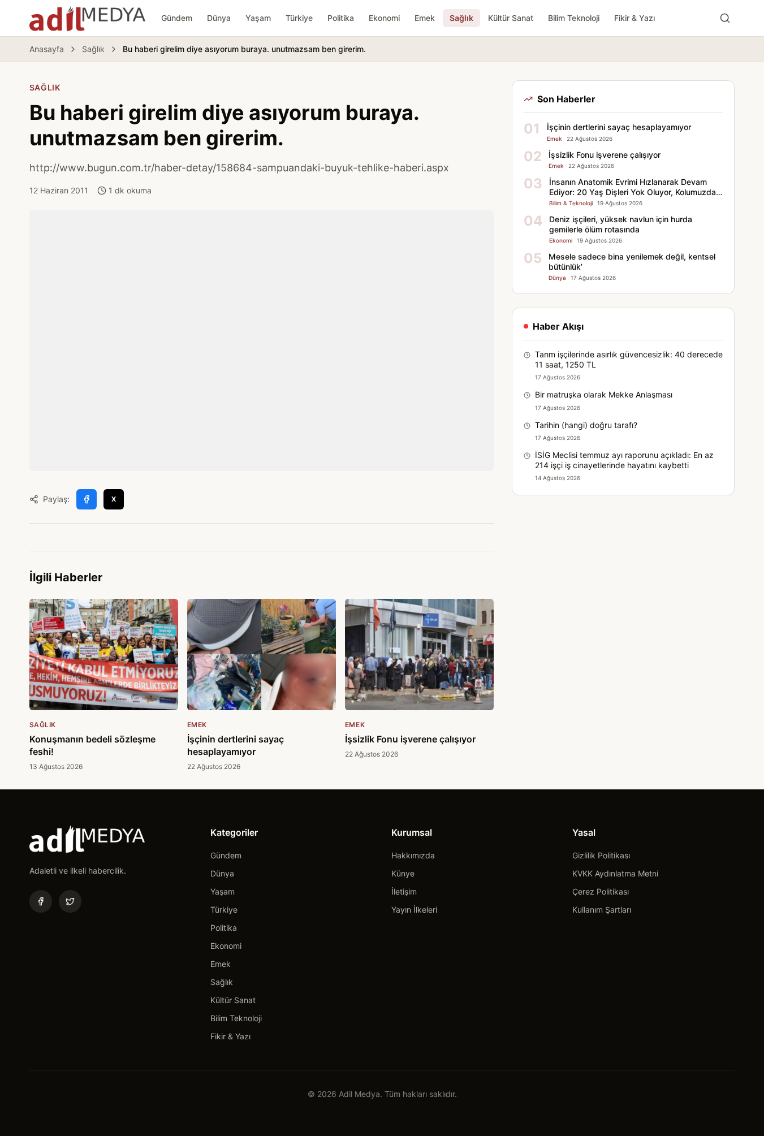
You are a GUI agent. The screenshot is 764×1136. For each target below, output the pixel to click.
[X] (70, 901)
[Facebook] (40, 901)
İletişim (404, 891)
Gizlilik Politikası (601, 855)
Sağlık (461, 18)
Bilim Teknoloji (573, 18)
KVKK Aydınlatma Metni (615, 873)
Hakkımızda (413, 855)
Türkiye (299, 18)
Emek (425, 18)
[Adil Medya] (87, 18)
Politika (340, 18)
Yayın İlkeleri (414, 909)
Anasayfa (46, 49)
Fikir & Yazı (634, 18)
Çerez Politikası (600, 891)
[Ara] (725, 18)
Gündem (176, 18)
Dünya (219, 18)
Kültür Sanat (510, 18)
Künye (403, 873)
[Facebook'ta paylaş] (86, 499)
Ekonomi (384, 18)
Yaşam (258, 18)
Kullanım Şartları (601, 909)
